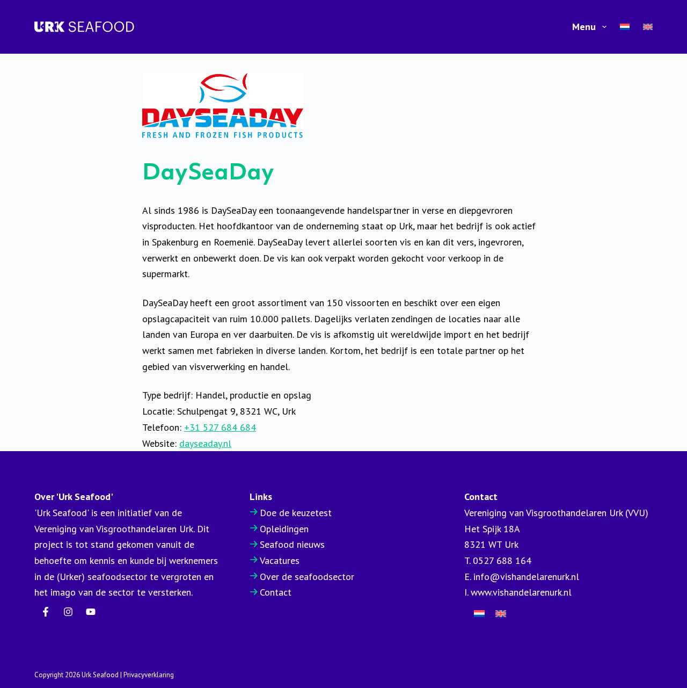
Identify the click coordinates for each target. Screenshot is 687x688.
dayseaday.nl (205, 443)
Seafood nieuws (292, 544)
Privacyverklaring (148, 674)
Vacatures (279, 560)
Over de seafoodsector (307, 576)
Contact (275, 592)
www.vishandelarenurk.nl (521, 592)
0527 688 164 (502, 560)
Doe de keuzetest (296, 512)
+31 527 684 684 (220, 427)
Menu (584, 26)
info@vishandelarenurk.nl (526, 576)
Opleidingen (284, 529)
